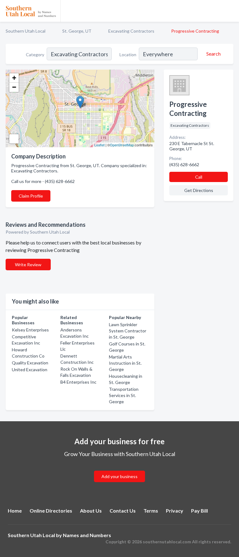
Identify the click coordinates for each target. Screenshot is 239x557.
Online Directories (51, 511)
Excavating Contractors (131, 31)
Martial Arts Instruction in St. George (125, 363)
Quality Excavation (30, 362)
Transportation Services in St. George (123, 395)
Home (15, 511)
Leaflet (99, 144)
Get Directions (198, 190)
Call (198, 177)
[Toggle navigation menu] (230, 11)
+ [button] (14, 78)
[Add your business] (119, 469)
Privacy (174, 511)
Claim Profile (31, 196)
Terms (150, 511)
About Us (91, 511)
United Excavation (29, 369)
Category (35, 54)
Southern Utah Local (25, 31)
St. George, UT (76, 31)
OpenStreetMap (122, 144)
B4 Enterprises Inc (78, 382)
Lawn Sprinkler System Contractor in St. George (127, 331)
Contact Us (123, 511)
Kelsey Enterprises (30, 329)
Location (128, 54)
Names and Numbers (87, 535)
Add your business (119, 476)
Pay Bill (199, 511)
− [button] (14, 87)
